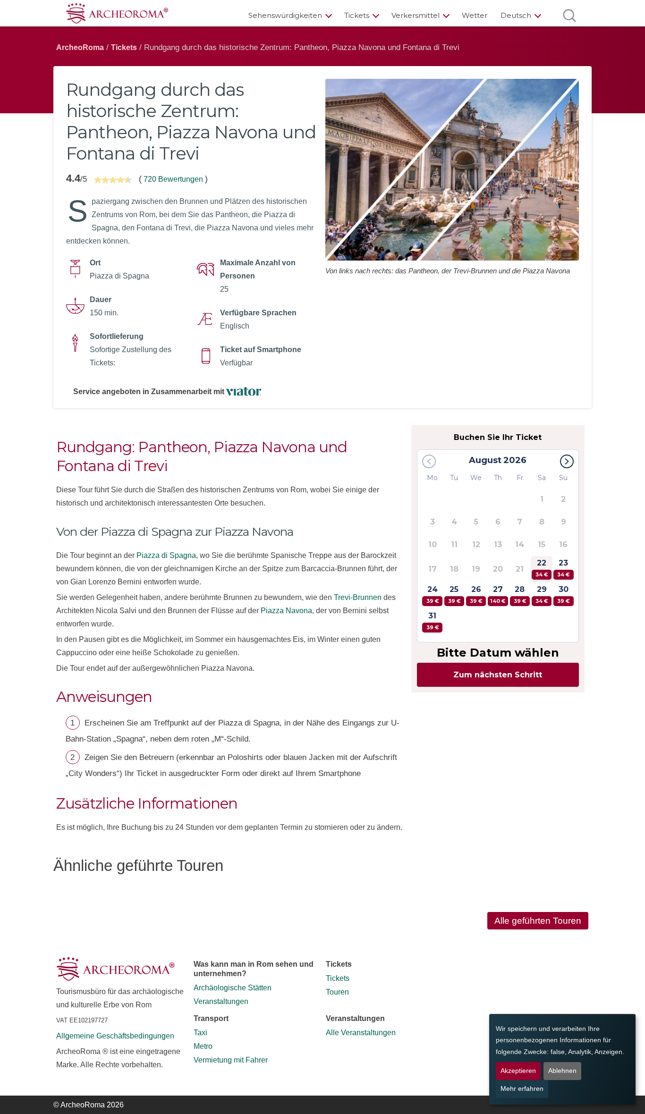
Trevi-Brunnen (358, 597)
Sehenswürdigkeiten (285, 15)
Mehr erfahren (522, 1088)
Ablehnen (562, 1070)
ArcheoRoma (80, 47)
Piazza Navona (286, 611)
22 (541, 568)
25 (454, 594)
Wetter (474, 15)
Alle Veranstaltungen (361, 1033)
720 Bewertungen (173, 179)
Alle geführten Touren (537, 921)
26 (476, 594)
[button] (567, 461)
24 (432, 594)
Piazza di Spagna (166, 555)
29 (541, 594)
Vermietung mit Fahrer (231, 1060)
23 (563, 568)
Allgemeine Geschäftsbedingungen (115, 1036)
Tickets (356, 15)
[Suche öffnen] (569, 15)
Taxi (200, 1033)
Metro (203, 1046)
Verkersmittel (415, 15)
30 (563, 594)
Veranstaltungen (221, 1001)
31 (432, 621)
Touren (337, 992)
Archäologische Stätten (233, 988)
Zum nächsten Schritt (497, 674)
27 (497, 594)
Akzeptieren (518, 1070)
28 (520, 594)
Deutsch (516, 15)
